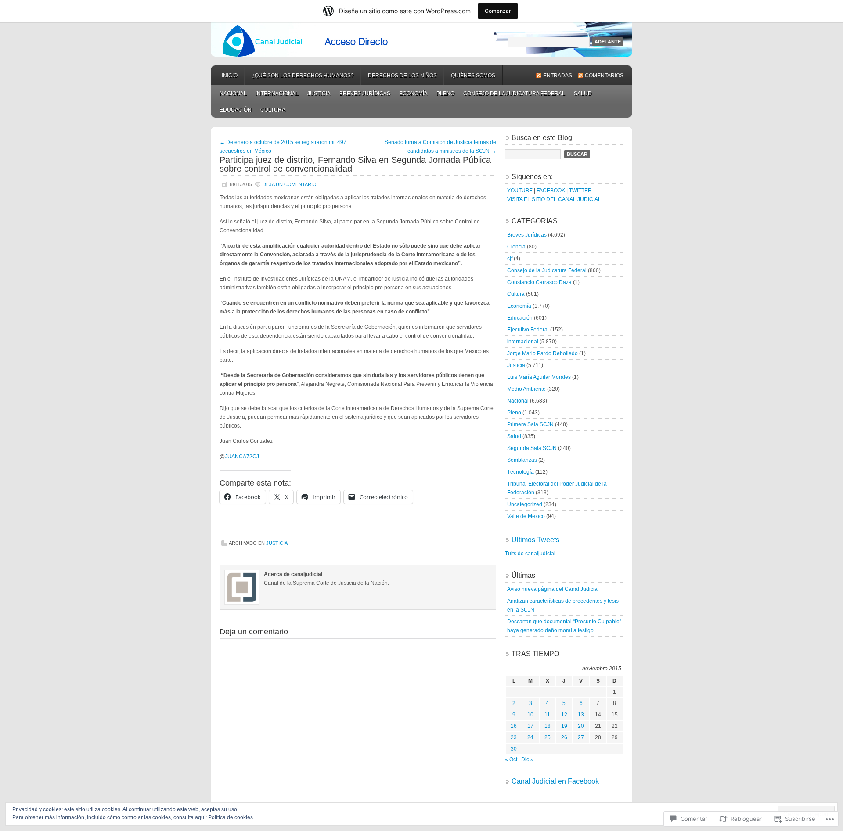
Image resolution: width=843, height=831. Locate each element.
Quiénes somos (473, 75)
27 (581, 737)
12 (564, 715)
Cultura (272, 110)
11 (547, 715)
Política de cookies (230, 817)
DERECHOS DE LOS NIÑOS (402, 75)
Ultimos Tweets (535, 539)
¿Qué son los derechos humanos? (303, 75)
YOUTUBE (520, 190)
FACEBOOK (551, 190)
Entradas (557, 75)
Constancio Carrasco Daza (539, 282)
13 (581, 715)
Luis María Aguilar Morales (539, 377)
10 (530, 715)
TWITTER (580, 190)
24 (530, 737)
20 (581, 726)
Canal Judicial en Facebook (555, 781)
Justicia (319, 93)
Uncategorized (524, 504)
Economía (413, 93)
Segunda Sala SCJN (532, 448)
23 (514, 737)
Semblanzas (522, 460)
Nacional (233, 93)
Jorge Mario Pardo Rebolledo (542, 353)
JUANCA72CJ (242, 456)
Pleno (445, 93)
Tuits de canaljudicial (530, 553)
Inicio (230, 75)
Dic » (527, 759)
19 (564, 726)
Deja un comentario (290, 184)
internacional (277, 93)
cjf (509, 258)
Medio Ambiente (526, 389)
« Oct (511, 759)
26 (564, 737)
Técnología (520, 472)
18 (547, 726)
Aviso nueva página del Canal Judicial (553, 589)
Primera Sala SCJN (530, 424)
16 (514, 726)
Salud (583, 93)
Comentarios (604, 75)
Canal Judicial (421, 39)
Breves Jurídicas (364, 93)
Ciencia (516, 247)
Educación (236, 110)
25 (547, 737)
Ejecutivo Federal (528, 330)
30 (514, 749)
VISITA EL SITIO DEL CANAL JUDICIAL (554, 199)
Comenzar (498, 10)
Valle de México (526, 516)
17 (530, 726)
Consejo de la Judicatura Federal (514, 93)
